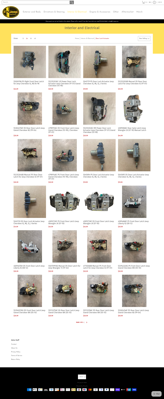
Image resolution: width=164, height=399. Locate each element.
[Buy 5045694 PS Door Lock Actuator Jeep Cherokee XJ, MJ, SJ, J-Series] (99, 155)
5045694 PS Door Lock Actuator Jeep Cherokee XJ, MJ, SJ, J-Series (98, 176)
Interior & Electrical (87, 38)
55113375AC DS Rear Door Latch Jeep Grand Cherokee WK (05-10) (63, 311)
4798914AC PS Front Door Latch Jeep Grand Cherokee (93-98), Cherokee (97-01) (63, 177)
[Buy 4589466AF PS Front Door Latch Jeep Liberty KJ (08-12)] (134, 202)
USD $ (160, 2)
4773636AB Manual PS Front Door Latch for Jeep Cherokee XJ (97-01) (97, 267)
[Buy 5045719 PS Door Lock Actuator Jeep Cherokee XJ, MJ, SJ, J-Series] (99, 62)
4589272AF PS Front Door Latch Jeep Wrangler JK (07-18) (63, 222)
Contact (13, 344)
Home (77, 38)
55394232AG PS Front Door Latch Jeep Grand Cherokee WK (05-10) (134, 267)
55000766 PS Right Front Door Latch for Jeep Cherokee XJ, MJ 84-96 (29, 82)
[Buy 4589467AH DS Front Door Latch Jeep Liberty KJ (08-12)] (30, 246)
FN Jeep (79, 382)
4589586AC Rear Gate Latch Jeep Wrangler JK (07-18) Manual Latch (132, 129)
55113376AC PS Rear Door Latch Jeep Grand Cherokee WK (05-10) (98, 311)
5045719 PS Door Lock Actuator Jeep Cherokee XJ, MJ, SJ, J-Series (98, 82)
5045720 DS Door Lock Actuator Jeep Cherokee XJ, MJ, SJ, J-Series (29, 222)
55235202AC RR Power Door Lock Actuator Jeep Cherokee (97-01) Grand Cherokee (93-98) (99, 130)
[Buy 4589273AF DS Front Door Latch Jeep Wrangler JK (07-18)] (99, 202)
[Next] (86, 323)
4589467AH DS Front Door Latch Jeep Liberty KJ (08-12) (29, 267)
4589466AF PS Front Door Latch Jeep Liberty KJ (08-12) (133, 222)
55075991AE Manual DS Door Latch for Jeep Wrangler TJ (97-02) (64, 267)
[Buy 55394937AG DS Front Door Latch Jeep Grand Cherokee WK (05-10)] (30, 291)
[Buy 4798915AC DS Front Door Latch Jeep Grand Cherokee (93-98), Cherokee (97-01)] (64, 108)
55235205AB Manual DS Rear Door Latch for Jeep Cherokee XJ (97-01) (132, 82)
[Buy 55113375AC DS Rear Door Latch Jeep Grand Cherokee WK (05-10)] (64, 291)
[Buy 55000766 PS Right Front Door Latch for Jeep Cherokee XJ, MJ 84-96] (30, 62)
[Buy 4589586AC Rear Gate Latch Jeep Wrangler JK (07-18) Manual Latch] (134, 108)
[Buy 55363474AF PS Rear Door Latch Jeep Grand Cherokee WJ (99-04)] (134, 291)
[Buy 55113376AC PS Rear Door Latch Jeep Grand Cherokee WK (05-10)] (99, 291)
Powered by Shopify (82, 386)
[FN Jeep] (10, 12)
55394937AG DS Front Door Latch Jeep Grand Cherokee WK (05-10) (29, 311)
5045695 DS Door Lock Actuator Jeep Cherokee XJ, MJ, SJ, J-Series (133, 176)
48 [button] (35, 38)
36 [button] (31, 38)
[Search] (72, 2)
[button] (146, 2)
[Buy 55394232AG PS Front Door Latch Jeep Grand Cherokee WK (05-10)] (134, 246)
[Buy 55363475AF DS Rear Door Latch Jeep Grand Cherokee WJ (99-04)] (30, 108)
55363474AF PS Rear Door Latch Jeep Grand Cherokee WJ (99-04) (133, 311)
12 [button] (23, 38)
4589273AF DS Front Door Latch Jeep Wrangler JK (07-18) (98, 222)
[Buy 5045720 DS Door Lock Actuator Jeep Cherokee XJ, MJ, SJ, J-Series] (30, 202)
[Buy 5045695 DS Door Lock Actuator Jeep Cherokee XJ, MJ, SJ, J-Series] (134, 155)
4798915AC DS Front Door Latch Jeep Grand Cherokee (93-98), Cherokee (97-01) (63, 130)
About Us (14, 348)
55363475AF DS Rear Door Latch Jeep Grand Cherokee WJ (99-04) (29, 129)
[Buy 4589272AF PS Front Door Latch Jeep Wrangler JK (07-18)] (64, 202)
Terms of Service (16, 355)
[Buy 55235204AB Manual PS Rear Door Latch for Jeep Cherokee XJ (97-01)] (30, 155)
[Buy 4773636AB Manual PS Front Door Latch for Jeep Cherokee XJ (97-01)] (99, 246)
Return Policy (15, 359)
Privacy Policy (15, 352)
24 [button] (27, 38)
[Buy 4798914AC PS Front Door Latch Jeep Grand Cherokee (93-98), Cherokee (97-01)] (64, 155)
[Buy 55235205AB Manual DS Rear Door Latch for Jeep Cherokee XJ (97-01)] (134, 62)
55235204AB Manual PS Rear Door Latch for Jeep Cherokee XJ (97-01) (28, 176)
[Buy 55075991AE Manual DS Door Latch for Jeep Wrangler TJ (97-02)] (64, 246)
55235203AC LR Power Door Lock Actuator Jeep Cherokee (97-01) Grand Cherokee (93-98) (64, 83)
